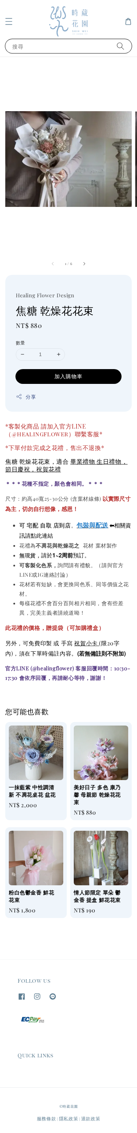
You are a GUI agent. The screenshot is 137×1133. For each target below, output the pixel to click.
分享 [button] (31, 396)
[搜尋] (120, 46)
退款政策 (90, 1118)
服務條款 (46, 1118)
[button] (9, 21)
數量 (20, 343)
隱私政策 (68, 1118)
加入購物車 (68, 376)
